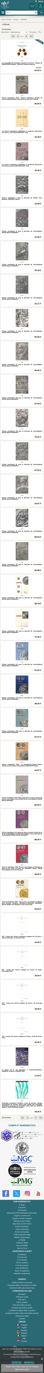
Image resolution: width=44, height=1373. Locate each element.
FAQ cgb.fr (22, 1300)
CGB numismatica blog (22, 1234)
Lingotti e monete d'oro (22, 1216)
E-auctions (22, 1207)
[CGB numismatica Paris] (5, 9)
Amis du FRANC (22, 1245)
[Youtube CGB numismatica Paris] (38, 1193)
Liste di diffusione (22, 1268)
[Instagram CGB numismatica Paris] (27, 1193)
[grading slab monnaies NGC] (22, 1159)
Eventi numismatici (22, 1226)
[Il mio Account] (40, 8)
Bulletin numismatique (22, 1237)
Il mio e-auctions (22, 1262)
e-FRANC (22, 1240)
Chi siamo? (22, 1294)
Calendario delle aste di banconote (22, 1288)
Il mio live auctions (22, 1265)
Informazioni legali (22, 1316)
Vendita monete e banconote (22, 1282)
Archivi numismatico (22, 1232)
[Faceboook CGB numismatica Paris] (5, 1193)
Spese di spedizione (22, 1271)
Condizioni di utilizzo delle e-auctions (22, 1310)
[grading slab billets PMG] (22, 1182)
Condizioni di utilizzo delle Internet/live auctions (22, 1313)
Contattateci (22, 1254)
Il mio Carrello (22, 1260)
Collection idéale (22, 1243)
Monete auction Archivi (22, 1221)
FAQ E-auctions (22, 1302)
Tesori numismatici (22, 1229)
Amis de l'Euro (22, 1248)
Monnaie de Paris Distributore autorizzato (22, 1213)
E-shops (22, 1205)
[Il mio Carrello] (32, 8)
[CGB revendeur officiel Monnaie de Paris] (22, 1171)
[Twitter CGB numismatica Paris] (16, 1193)
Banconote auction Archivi (22, 1224)
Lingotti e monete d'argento (22, 1218)
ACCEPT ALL (16, 1363)
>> (31, 36)
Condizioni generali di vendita (22, 1308)
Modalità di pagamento (22, 1273)
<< (13, 36)
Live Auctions (22, 1210)
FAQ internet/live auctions (22, 1305)
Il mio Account (22, 1257)
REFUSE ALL (29, 1363)
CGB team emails (22, 1297)
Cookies (22, 1318)
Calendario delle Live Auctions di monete (22, 1285)
